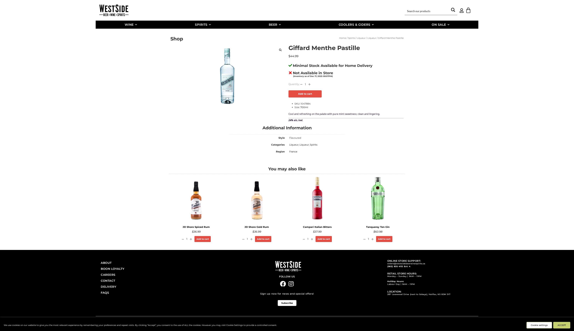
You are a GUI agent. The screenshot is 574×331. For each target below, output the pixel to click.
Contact (108, 280)
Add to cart (305, 93)
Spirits (201, 24)
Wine (129, 24)
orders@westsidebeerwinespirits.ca (406, 263)
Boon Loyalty (112, 269)
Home (342, 38)
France (293, 151)
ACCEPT (562, 325)
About (106, 263)
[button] (280, 50)
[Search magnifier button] (453, 10)
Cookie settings (539, 325)
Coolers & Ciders (354, 24)
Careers (108, 275)
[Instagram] (291, 284)
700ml (304, 107)
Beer (273, 24)
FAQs (105, 292)
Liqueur (361, 38)
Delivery (108, 286)
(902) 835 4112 (395, 266)
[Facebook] (283, 284)
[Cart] (468, 10)
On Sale (439, 24)
